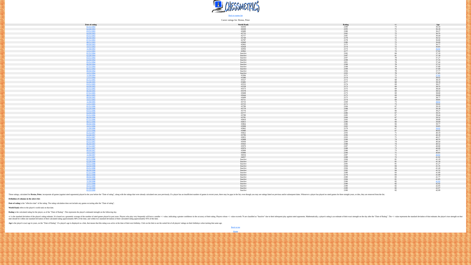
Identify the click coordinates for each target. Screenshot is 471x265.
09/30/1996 (90, 124)
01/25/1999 (90, 190)
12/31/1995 (90, 104)
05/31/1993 (90, 36)
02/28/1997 (90, 135)
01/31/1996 (90, 106)
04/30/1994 (90, 60)
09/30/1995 (90, 97)
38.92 (438, 102)
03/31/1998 (90, 164)
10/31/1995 (90, 100)
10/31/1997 (90, 153)
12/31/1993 (90, 51)
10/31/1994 (90, 73)
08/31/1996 (90, 122)
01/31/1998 (90, 159)
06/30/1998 (90, 170)
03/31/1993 (90, 31)
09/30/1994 (90, 71)
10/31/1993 (90, 47)
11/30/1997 (91, 155)
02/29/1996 (90, 108)
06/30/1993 (90, 38)
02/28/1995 (90, 82)
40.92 (438, 155)
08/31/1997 (90, 148)
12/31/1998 (90, 184)
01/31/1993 (90, 27)
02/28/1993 (90, 29)
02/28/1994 (90, 55)
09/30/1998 (90, 177)
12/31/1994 (90, 78)
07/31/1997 (90, 146)
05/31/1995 (90, 89)
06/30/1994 (90, 64)
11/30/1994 (91, 75)
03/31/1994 (90, 58)
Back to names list (236, 15)
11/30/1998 (91, 181)
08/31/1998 (90, 175)
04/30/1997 (90, 139)
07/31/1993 (90, 40)
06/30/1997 (90, 144)
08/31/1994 (90, 69)
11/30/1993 (91, 49)
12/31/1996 (90, 131)
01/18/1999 (90, 188)
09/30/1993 (90, 44)
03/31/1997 (90, 137)
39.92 (438, 128)
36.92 (438, 49)
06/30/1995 (90, 91)
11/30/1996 (91, 128)
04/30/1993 (90, 33)
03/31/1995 (90, 84)
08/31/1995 (90, 95)
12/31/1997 (90, 157)
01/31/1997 (90, 133)
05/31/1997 (90, 142)
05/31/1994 (90, 62)
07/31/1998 (90, 173)
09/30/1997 (90, 150)
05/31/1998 (90, 168)
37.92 (438, 75)
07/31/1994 (90, 67)
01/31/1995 (90, 80)
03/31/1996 (90, 111)
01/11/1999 (91, 186)
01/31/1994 (90, 53)
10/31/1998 (90, 179)
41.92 (438, 181)
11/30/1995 (91, 102)
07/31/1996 (90, 120)
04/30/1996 (90, 113)
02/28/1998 (90, 161)
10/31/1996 (90, 126)
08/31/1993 (90, 42)
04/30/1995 (90, 86)
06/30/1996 (90, 117)
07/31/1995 (90, 93)
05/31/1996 (90, 115)
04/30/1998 (90, 166)
